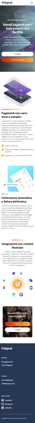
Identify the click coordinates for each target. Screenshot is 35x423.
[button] (31, 2)
